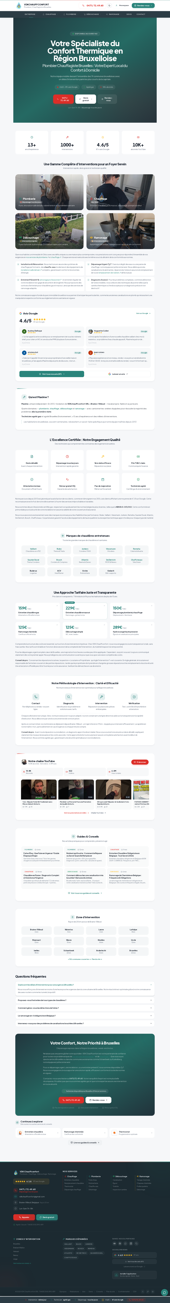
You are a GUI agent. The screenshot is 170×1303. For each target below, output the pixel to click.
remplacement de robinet (108, 273)
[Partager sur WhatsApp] (125, 1243)
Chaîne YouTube (97, 813)
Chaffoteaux (70, 1257)
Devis (129, 14)
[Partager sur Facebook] (120, 1243)
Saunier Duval (96, 1253)
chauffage (55, 257)
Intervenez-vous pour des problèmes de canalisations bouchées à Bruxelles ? (51, 1023)
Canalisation (117, 1180)
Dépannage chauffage (72, 1189)
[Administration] (153, 1292)
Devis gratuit (86, 99)
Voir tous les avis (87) (136, 1261)
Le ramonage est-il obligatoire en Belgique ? (37, 1016)
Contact (141, 14)
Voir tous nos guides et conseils (85, 893)
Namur (15, 1255)
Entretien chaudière (71, 1180)
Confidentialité (124, 1291)
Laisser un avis (118, 374)
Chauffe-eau (93, 1186)
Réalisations (74, 1291)
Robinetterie (93, 1183)
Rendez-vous (143, 5)
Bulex (78, 1244)
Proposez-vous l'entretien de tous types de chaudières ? (42, 1000)
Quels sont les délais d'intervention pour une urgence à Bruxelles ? (46, 985)
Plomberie (71, 14)
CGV (134, 1291)
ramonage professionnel (49, 280)
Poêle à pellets (142, 1186)
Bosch (81, 1249)
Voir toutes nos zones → (22, 1263)
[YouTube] (114, 1243)
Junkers (88, 1244)
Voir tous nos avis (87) (52, 374)
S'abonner (141, 762)
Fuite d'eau (93, 1180)
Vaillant (68, 1244)
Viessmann (69, 1249)
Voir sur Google (142, 313)
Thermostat (68, 1186)
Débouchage (92, 14)
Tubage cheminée (143, 1180)
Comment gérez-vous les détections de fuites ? (38, 1008)
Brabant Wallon (19, 1248)
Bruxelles (16, 1244)
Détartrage (93, 1189)
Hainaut (16, 1251)
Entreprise (30, 14)
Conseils (99, 1291)
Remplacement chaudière (74, 1183)
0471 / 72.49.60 (64, 99)
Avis (83, 1291)
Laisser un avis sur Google (133, 1266)
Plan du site (110, 1291)
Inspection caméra (120, 1189)
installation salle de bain (30, 270)
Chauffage (51, 14)
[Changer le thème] (109, 5)
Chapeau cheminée (144, 1183)
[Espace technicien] (148, 1292)
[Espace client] (143, 1292)
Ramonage (114, 14)
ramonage (80, 408)
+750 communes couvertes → (79, 959)
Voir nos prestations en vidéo (75, 813)
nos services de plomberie (36, 257)
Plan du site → (97, 959)
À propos (63, 1291)
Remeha (91, 1249)
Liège (15, 1259)
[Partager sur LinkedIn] (131, 1243)
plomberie (44, 408)
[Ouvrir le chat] (164, 1292)
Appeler (25, 1217)
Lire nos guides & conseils (85, 1142)
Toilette (116, 1186)
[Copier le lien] (136, 1243)
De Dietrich (81, 1253)
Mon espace (124, 5)
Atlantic (68, 1253)
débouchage (66, 408)
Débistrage (141, 1189)
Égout (115, 1183)
